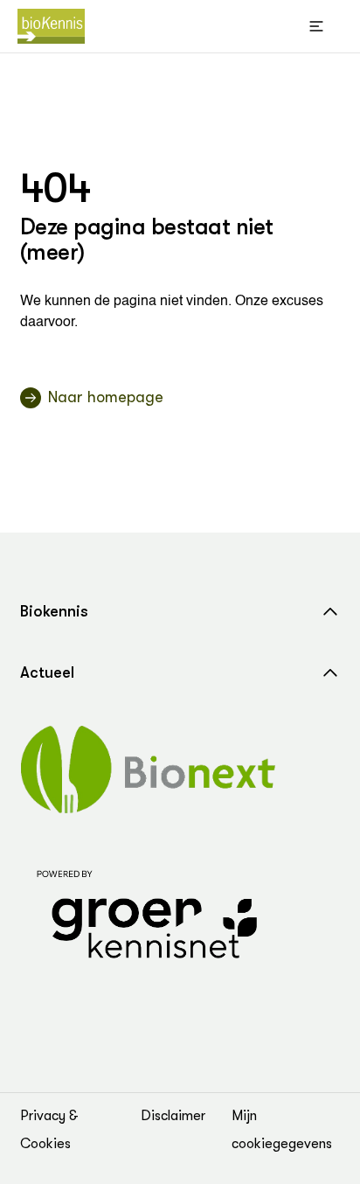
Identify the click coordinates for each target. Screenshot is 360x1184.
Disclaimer (173, 1116)
